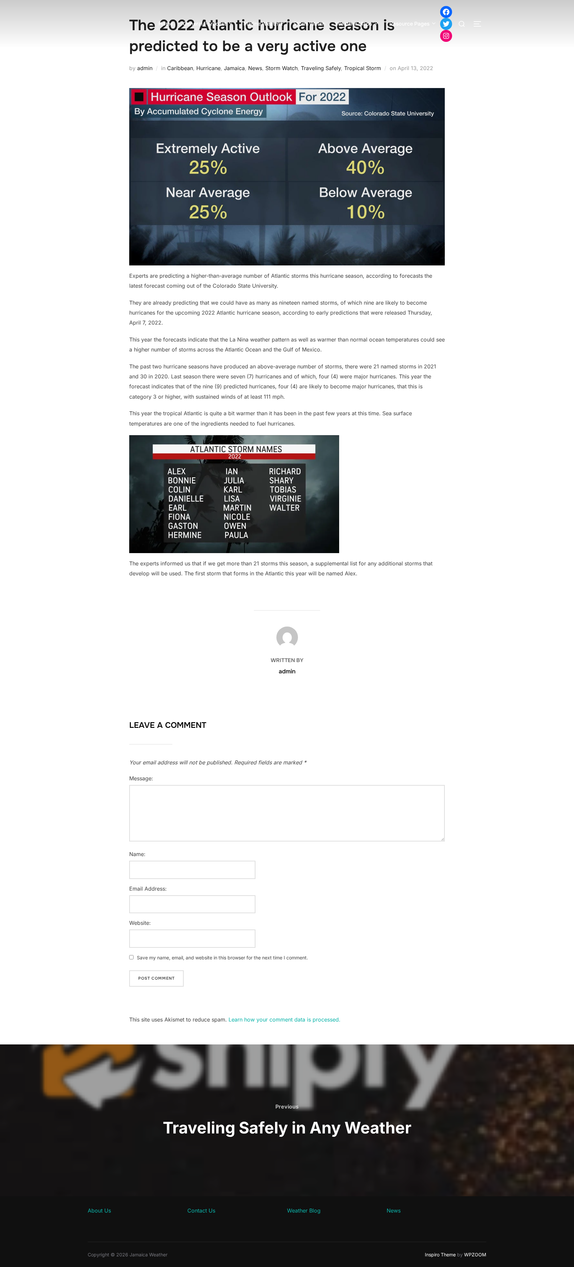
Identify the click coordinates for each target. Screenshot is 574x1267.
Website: (140, 923)
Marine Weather (263, 23)
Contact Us (201, 1210)
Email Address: (148, 888)
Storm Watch (309, 23)
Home (165, 23)
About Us (99, 1210)
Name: (137, 854)
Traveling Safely (321, 68)
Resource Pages (409, 23)
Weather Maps (353, 23)
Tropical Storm (362, 68)
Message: (141, 778)
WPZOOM (475, 1254)
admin (144, 68)
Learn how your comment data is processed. (284, 1019)
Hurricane (208, 68)
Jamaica (234, 68)
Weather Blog (304, 1210)
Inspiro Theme (440, 1254)
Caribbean (180, 68)
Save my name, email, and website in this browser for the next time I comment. (222, 957)
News (255, 68)
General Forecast (204, 23)
